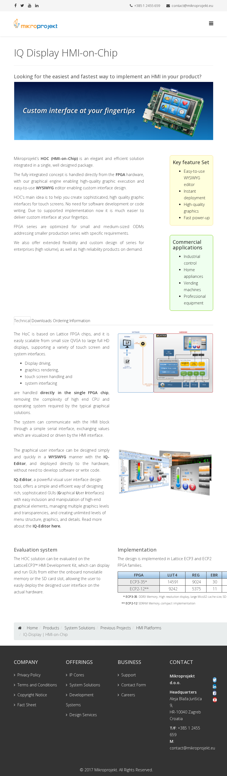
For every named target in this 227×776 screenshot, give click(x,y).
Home (32, 627)
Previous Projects (115, 627)
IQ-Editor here (46, 526)
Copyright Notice (32, 694)
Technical (22, 320)
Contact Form (133, 684)
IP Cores (76, 674)
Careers (128, 694)
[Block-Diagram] (165, 362)
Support (128, 674)
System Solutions (80, 627)
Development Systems (80, 699)
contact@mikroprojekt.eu (192, 5)
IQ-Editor (23, 479)
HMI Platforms (148, 627)
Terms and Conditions (37, 684)
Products (51, 627)
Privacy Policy (28, 674)
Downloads (42, 320)
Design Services (83, 714)
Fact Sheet (26, 704)
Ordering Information (71, 320)
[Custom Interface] (165, 471)
